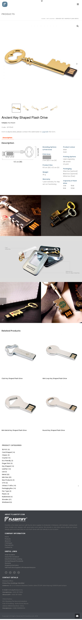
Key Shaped (51, 18)
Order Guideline (10, 555)
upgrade (45, 132)
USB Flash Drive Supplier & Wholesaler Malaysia (20, 567)
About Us (8, 541)
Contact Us (8, 547)
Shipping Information (12, 565)
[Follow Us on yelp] (14, 572)
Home (43, 18)
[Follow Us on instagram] (10, 572)
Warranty (8, 563)
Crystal (4, 458)
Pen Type (5, 491)
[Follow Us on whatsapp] (18, 572)
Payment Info (9, 545)
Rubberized (6, 497)
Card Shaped (7, 452)
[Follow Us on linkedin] (6, 572)
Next (77, 64)
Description (7, 138)
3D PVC (4, 449)
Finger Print (6, 463)
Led (3, 472)
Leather (5, 469)
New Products (7, 480)
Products (8, 539)
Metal (4, 474)
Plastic (4, 494)
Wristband (6, 502)
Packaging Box (7, 488)
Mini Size (5, 477)
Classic (4, 455)
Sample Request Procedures (14, 561)
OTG (3, 483)
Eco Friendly (6, 461)
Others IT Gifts (7, 485)
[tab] (7, 137)
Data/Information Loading (13, 559)
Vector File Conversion (12, 557)
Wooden (5, 499)
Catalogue (8, 543)
